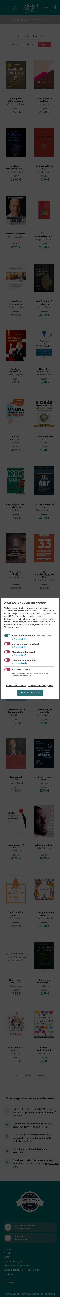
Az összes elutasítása (16, 685)
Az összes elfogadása (30, 692)
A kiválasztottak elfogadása (40, 685)
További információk (13, 627)
